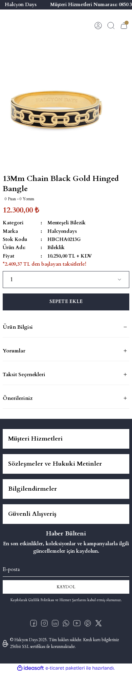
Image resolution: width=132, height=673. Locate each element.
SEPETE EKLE (66, 301)
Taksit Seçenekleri (24, 374)
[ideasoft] (30, 668)
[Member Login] (98, 25)
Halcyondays (62, 231)
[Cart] (123, 25)
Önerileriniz (17, 398)
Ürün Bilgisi (18, 327)
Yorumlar (14, 350)
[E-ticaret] (65, 668)
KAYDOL (66, 587)
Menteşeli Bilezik (66, 223)
